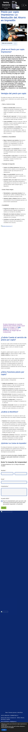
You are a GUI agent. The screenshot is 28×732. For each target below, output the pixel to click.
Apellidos (17, 476)
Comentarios (5, 486)
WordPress (20, 712)
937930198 (6, 721)
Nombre (3, 476)
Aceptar (4, 729)
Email (3, 479)
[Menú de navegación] (23, 5)
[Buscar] (25, 5)
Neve (6, 712)
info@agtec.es (13, 721)
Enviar (3, 507)
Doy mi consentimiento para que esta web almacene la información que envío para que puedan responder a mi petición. (14, 502)
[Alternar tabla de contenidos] (14, 43)
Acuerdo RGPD (5, 498)
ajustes (12, 727)
